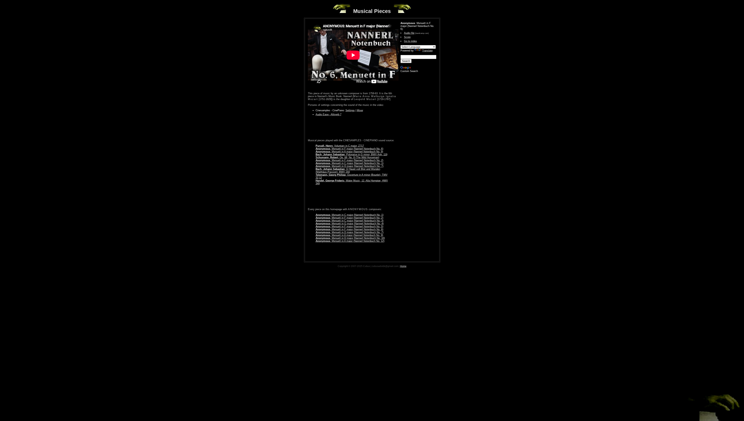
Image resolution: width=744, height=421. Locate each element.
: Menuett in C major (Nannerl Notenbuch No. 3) (349, 220)
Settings (350, 110)
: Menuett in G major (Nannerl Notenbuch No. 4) (350, 223)
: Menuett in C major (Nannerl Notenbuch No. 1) (349, 163)
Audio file (409, 33)
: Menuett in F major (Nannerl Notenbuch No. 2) (349, 160)
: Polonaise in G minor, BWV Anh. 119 (351, 154)
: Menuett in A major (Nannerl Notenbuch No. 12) (350, 241)
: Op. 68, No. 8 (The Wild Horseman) (347, 157)
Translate (427, 50)
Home (403, 266)
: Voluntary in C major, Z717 (340, 145)
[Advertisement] (353, 130)
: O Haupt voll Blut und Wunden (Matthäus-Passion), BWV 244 (348, 170)
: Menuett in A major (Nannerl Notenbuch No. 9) (349, 151)
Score (407, 37)
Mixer (360, 110)
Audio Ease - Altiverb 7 (328, 114)
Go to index (410, 41)
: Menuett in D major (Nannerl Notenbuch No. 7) (349, 166)
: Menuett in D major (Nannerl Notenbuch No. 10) (350, 238)
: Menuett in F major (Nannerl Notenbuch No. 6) (349, 148)
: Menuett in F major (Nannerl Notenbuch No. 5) (349, 226)
